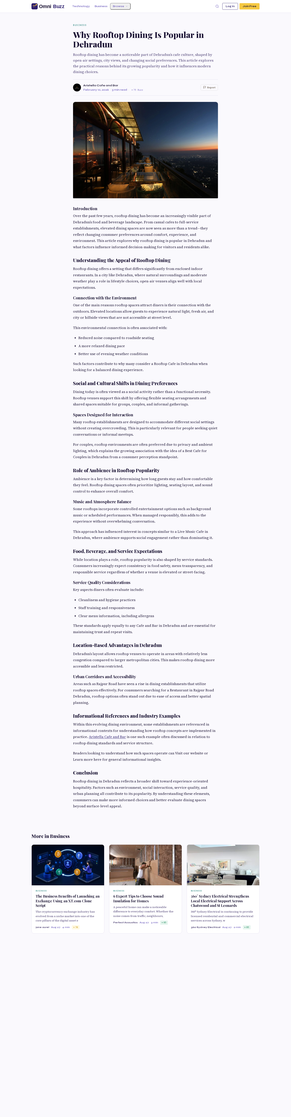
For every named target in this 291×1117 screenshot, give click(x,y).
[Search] (217, 6)
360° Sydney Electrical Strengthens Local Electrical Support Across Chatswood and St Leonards (220, 901)
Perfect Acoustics (125, 922)
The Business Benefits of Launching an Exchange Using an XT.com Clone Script (68, 901)
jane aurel (42, 927)
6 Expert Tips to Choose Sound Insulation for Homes (138, 898)
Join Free (249, 6)
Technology (81, 6)
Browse (118, 6)
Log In (230, 6)
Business (101, 6)
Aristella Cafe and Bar (100, 85)
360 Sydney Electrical (205, 927)
